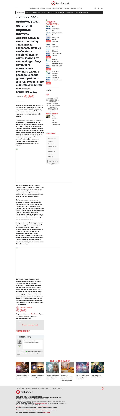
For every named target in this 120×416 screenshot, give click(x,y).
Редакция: (18, 406)
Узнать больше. (46, 412)
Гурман (66, 8)
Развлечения (58, 12)
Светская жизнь (36, 12)
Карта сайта (51, 143)
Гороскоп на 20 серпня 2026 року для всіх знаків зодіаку (82, 377)
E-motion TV (84, 12)
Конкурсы (77, 12)
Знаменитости (20, 12)
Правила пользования (21, 409)
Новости (28, 12)
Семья (48, 8)
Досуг (79, 8)
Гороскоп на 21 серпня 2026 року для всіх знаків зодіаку (52, 377)
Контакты (50, 141)
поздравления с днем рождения (53, 107)
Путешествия (57, 8)
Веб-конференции (68, 12)
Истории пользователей (30, 325)
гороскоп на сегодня (52, 101)
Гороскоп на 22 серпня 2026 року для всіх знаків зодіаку (37, 377)
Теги (47, 94)
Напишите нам (52, 138)
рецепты (52, 110)
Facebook (34, 314)
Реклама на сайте (52, 146)
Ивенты (44, 12)
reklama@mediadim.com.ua (41, 403)
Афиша (73, 8)
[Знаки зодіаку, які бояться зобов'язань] (48, 116)
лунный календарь (52, 103)
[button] (98, 8)
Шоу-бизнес (34, 8)
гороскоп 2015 (52, 98)
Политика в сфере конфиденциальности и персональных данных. (42, 409)
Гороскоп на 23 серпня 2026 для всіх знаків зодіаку (22, 377)
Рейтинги (50, 12)
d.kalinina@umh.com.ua (43, 406)
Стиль (42, 8)
